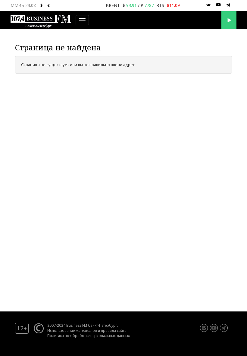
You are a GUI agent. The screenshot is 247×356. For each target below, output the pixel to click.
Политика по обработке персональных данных (88, 335)
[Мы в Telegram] (228, 5)
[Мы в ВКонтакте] (208, 5)
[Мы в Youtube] (218, 5)
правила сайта (114, 330)
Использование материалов (72, 330)
